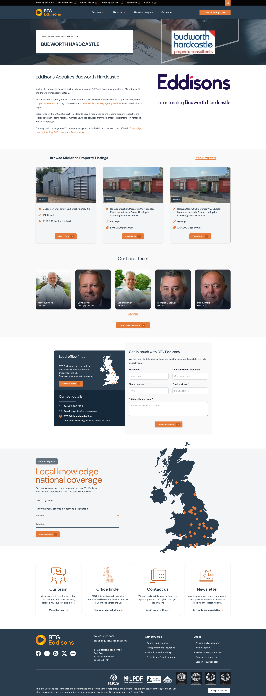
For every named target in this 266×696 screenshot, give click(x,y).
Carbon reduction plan (206, 661)
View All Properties (205, 157)
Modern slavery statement (208, 652)
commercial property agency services (101, 103)
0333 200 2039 (106, 636)
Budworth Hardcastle (70, 37)
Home (43, 37)
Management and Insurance (160, 647)
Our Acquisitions (54, 37)
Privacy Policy (138, 692)
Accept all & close (219, 690)
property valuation (45, 103)
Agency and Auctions (156, 643)
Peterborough (78, 132)
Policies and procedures (207, 643)
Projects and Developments (160, 657)
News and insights (143, 12)
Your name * (135, 369)
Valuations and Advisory (158, 652)
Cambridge (135, 128)
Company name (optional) (186, 369)
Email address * (180, 384)
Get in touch (167, 12)
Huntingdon (42, 132)
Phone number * (137, 384)
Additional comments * (141, 398)
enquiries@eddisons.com (84, 411)
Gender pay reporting (206, 657)
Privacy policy (202, 647)
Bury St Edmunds (57, 132)
